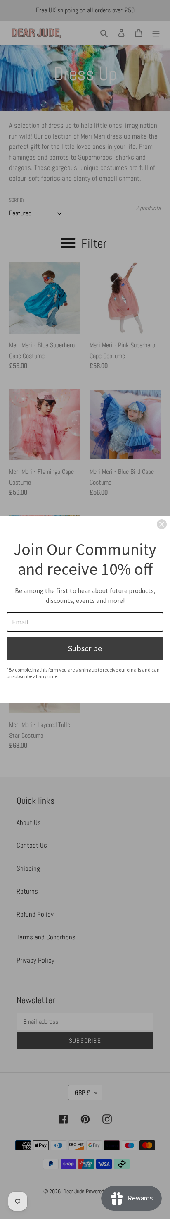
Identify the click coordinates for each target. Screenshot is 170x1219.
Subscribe (85, 648)
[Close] (162, 524)
